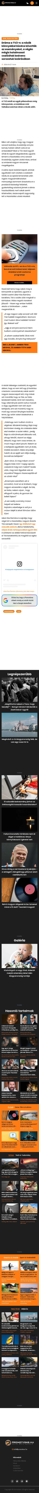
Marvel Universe (13, 1032)
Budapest (25, 1129)
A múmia (22, 1100)
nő (15, 1199)
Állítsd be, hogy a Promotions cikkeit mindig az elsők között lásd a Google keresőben (22, 600)
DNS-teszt (23, 1199)
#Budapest (23, 1353)
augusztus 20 (24, 1354)
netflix (8, 1101)
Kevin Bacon (27, 1032)
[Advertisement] (19, 759)
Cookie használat (18, 1471)
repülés (22, 1279)
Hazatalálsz (8, 611)
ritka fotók (23, 1223)
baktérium (9, 1354)
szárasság (23, 1303)
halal (10, 1221)
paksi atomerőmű (29, 1330)
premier (33, 1055)
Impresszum (16, 1466)
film (3, 1055)
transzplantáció (6, 1199)
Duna (21, 1330)
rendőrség (23, 1375)
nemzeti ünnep (33, 1354)
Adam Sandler (6, 1100)
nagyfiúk (4, 1101)
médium (14, 1221)
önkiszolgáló (5, 1330)
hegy (5, 1177)
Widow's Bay (5, 1077)
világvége (23, 1177)
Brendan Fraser (32, 1100)
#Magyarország (6, 1375)
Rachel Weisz (24, 1101)
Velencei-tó (23, 1301)
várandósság (9, 1201)
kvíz (3, 1129)
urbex (3, 1301)
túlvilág (4, 1221)
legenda (4, 1281)
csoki (16, 1353)
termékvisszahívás (9, 1353)
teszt (12, 1149)
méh (12, 1199)
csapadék (28, 1332)
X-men (13, 1056)
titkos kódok (28, 1279)
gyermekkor (29, 1199)
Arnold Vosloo (32, 1101)
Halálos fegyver (24, 1079)
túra (3, 1177)
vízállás (22, 1332)
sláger (9, 1129)
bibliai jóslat (29, 1177)
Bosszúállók (5, 1032)
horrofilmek (23, 1034)
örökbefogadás (24, 1201)
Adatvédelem (17, 1468)
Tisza (15, 1377)
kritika (10, 1077)
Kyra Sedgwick (31, 1034)
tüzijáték (29, 1353)
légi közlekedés (31, 1281)
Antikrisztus (23, 1178)
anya (3, 1201)
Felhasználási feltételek (19, 1461)
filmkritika (23, 1056)
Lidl (3, 1353)
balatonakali (5, 1303)
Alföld (3, 1377)
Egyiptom (23, 1221)
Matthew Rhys (6, 1079)
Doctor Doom (7, 1055)
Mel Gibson (26, 1077)
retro (5, 1129)
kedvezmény (9, 1332)
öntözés (7, 1377)
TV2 (18, 611)
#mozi (22, 1032)
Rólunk (15, 1463)
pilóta (34, 1279)
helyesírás (7, 1149)
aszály (29, 1301)
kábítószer (30, 1377)
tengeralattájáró (11, 1279)
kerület (31, 1129)
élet (7, 1221)
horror (24, 1055)
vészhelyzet (23, 1281)
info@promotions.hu (20, 1449)
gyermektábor (9, 1301)
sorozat (15, 1077)
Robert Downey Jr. (6, 1034)
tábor (15, 1301)
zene (13, 1129)
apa (9, 1177)
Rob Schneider (14, 1100)
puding (4, 1354)
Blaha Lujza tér (31, 1375)
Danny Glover (33, 1077)
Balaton (4, 1279)
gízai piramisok (30, 1221)
